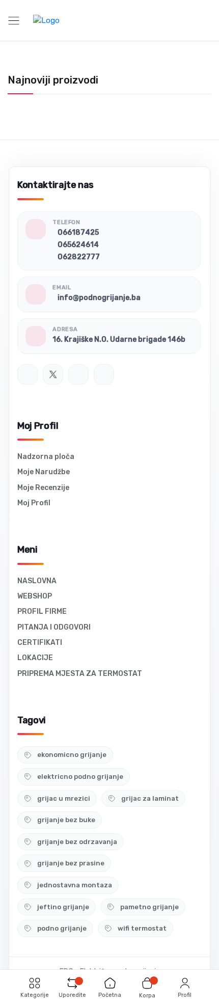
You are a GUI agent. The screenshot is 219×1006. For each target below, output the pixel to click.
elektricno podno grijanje (80, 776)
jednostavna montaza (74, 885)
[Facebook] (27, 374)
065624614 (78, 244)
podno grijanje (62, 928)
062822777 (79, 257)
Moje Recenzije (43, 487)
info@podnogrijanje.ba (99, 297)
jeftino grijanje (63, 907)
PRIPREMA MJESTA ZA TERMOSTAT (79, 673)
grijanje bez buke (66, 820)
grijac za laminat (150, 798)
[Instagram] (78, 374)
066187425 (78, 232)
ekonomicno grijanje (71, 754)
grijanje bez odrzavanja (77, 842)
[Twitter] (53, 374)
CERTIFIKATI (39, 642)
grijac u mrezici (63, 798)
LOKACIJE (35, 658)
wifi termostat (142, 928)
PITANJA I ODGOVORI (54, 627)
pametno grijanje (149, 907)
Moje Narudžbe (43, 472)
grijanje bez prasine (70, 863)
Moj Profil (33, 503)
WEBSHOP (34, 596)
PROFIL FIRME (42, 611)
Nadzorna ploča (45, 456)
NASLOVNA (37, 581)
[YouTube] (104, 374)
